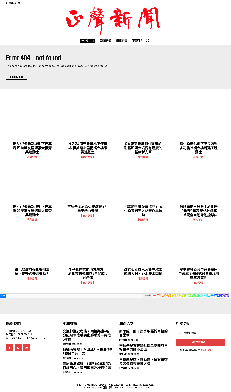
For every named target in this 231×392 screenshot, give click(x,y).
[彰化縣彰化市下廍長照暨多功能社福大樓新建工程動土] (199, 122)
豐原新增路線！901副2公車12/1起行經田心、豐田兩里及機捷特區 (87, 365)
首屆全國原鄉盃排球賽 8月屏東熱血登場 (87, 208)
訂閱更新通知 (198, 342)
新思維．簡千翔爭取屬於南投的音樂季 (143, 333)
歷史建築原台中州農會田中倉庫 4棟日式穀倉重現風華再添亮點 (198, 273)
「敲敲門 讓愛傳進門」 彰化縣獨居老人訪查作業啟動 (143, 210)
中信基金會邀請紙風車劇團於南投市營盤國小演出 (143, 347)
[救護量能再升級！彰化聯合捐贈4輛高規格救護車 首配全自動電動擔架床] (199, 185)
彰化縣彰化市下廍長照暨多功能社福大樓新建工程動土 (199, 147)
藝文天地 (123, 354)
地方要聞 (87, 157)
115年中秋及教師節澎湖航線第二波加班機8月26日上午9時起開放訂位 (191, 295)
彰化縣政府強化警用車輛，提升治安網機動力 (32, 271)
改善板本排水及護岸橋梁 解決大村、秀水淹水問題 (143, 271)
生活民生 (67, 372)
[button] (147, 40)
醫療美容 (198, 219)
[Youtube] (18, 347)
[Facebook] (9, 347)
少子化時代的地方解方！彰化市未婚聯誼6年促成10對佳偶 (87, 273)
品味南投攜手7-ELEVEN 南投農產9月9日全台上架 (87, 351)
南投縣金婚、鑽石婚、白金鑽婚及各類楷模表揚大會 (143, 361)
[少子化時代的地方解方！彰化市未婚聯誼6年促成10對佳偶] (88, 248)
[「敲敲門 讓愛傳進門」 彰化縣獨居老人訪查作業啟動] (143, 185)
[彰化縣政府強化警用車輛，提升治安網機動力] (32, 248)
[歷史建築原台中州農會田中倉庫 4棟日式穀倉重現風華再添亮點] (199, 248)
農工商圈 (67, 358)
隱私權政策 (206, 349)
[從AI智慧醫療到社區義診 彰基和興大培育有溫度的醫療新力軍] (143, 122)
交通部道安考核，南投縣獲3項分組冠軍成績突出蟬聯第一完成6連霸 (87, 335)
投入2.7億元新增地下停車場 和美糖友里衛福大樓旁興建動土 (32, 147)
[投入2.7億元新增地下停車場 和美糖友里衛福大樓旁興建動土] (32, 122)
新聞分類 (32, 157)
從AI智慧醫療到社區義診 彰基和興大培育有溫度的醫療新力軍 (144, 147)
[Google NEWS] (26, 347)
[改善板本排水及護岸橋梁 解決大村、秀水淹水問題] (143, 248)
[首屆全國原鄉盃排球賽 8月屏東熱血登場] (88, 185)
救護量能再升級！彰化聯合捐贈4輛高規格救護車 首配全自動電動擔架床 (199, 210)
